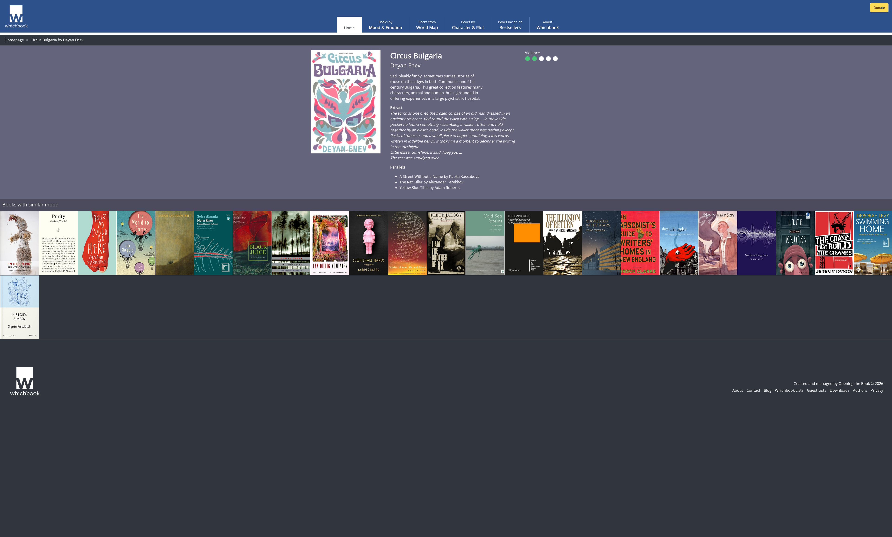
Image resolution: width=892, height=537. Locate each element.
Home (349, 27)
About (737, 390)
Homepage (14, 40)
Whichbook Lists (789, 390)
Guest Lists (816, 390)
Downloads (839, 390)
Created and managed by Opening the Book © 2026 (838, 383)
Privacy (877, 390)
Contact (753, 390)
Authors (860, 390)
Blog (767, 390)
